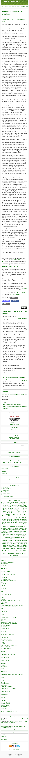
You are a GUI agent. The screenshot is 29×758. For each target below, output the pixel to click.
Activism (3, 502)
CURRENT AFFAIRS (5, 683)
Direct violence (18, 511)
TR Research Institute (5, 493)
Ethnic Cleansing (16, 514)
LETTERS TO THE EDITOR (6, 686)
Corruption (17, 508)
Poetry (3, 540)
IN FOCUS (3, 589)
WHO (19, 553)
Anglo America (14, 502)
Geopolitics (15, 519)
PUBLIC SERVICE (5, 676)
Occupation (14, 535)
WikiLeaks (23, 553)
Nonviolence (17, 534)
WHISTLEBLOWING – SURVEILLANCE (9, 645)
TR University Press (5, 494)
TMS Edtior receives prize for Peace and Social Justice (12, 479)
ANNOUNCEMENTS (5, 568)
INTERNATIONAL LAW (5, 625)
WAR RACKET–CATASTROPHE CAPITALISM (10, 600)
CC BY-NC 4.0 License (23, 309)
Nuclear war (23, 534)
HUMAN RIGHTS (4, 586)
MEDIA (2, 614)
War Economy (15, 552)
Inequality (8, 523)
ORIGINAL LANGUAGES (6, 703)
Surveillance (16, 546)
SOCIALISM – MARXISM (6, 639)
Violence (15, 550)
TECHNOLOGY (4, 588)
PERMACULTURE (5, 673)
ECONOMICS (4, 666)
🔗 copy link (5, 303)
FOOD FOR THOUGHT (5, 696)
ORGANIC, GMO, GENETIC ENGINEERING (10, 649)
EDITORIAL (19, 17)
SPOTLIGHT (3, 619)
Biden (20, 503)
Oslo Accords (14, 537)
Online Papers (4, 470)
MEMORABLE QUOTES (6, 594)
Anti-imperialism (24, 502)
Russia (4, 543)
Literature (5, 531)
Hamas (4, 521)
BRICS (9, 505)
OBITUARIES (3, 700)
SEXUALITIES (4, 685)
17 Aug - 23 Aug (15, 429)
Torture (21, 546)
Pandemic (14, 539)
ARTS (2, 662)
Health (8, 520)
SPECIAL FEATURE (5, 657)
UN (10, 548)
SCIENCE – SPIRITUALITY (6, 691)
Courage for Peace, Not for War (18, 729)
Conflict (4, 508)
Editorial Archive (4, 468)
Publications (3, 471)
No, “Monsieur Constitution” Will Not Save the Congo (15, 401)
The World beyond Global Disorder (12, 404)
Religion (12, 542)
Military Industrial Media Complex (17, 532)
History (20, 521)
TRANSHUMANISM (5, 660)
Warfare (21, 552)
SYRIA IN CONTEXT (5, 628)
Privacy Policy (4, 739)
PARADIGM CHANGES (5, 648)
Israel (24, 526)
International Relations (9, 526)
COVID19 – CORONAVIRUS (7, 689)
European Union (6, 516)
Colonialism (23, 506)
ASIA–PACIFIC (4, 602)
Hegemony (14, 521)
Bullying (14, 505)
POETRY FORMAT (5, 699)
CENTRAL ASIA (4, 611)
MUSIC (2, 680)
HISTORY (3, 642)
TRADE (2, 668)
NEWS (2, 597)
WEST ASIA (3, 631)
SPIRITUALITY (4, 697)
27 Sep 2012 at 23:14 (22, 380)
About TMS (23, 6)
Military (6, 532)
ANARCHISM (4, 671)
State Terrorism (22, 545)
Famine (13, 516)
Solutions (13, 545)
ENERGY (3, 603)
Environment (7, 514)
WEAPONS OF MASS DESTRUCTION (9, 580)
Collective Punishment (15, 506)
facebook (15, 300)
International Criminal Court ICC (17, 525)
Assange (17, 503)
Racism (8, 542)
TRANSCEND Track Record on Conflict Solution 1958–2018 (13, 480)
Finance (20, 516)
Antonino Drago (4, 723)
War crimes (7, 552)
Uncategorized (4, 708)
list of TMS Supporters (15, 294)
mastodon (6, 300)
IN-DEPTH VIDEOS (5, 705)
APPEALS (3, 620)
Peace (18, 539)
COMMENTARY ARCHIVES (6, 709)
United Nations (16, 548)
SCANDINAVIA (4, 626)
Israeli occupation (20, 528)
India (20, 522)
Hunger (8, 522)
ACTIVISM (3, 593)
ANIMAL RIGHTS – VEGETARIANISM (8, 688)
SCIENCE (3, 656)
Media (20, 531)
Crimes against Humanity (10, 510)
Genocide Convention (7, 519)
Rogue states (23, 542)
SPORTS (3, 693)
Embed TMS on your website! (14, 749)
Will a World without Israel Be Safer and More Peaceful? (15, 407)
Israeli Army (11, 528)
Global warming (23, 519)
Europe (23, 514)
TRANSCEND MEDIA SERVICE (13, 1)
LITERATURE (4, 679)
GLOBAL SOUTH (4, 616)
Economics (14, 513)
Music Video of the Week (6, 712)
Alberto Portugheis (5, 726)
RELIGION (3, 659)
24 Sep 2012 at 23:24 (22, 318)
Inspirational (13, 523)
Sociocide (8, 545)
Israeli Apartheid (5, 528)
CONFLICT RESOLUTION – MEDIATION (9, 574)
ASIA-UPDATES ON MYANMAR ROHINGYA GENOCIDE (12, 605)
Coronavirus (10, 508)
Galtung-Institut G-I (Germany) (7, 496)
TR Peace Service (4, 491)
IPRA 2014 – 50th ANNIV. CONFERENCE (9, 711)
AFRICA (2, 591)
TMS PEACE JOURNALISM (6, 571)
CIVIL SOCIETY (4, 682)
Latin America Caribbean (19, 529)
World (12, 555)
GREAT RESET (4, 665)
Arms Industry (10, 503)
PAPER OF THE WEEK (5, 566)
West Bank (6, 553)
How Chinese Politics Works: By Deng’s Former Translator (13, 462)
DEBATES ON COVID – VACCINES (8, 654)
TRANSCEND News (5, 563)
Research (17, 542)
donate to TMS (21, 292)
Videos (18, 6)
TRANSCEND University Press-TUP (11, 266)
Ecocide (9, 512)
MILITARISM (3, 583)
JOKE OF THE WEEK (5, 702)
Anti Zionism (4, 503)
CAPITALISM (3, 636)
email (13, 297)
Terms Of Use (4, 736)
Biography (5, 505)
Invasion (17, 526)
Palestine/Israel (6, 539)
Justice (11, 529)
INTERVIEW (3, 663)
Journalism (5, 529)
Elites (24, 512)
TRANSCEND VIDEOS (5, 565)
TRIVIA (2, 677)
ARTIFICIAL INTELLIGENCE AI (7, 634)
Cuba (20, 509)
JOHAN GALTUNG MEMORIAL (7, 562)
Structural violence (7, 546)
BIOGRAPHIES (4, 570)
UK (3, 548)
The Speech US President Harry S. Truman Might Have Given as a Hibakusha (14, 722)
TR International (4, 487)
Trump (25, 546)
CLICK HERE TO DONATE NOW (14, 415)
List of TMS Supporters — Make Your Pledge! (14, 423)
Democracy (10, 511)
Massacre (15, 531)
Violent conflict (22, 550)
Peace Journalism (12, 6)
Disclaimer (3, 737)
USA (23, 548)
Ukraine (6, 548)
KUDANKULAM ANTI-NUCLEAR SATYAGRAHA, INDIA (12, 674)
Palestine (20, 537)
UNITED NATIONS (5, 629)
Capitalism (19, 505)
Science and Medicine (17, 543)
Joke (26, 528)
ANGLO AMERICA (4, 596)
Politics (7, 540)
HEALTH (3, 643)
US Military (9, 550)
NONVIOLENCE (4, 577)
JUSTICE (3, 599)
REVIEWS (3, 651)
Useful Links (3, 734)
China (24, 505)
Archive (6, 6)
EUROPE (3, 613)
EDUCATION (3, 609)
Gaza (17, 517)
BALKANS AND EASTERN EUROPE (8, 606)
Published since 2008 (14, 755)
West (25, 552)
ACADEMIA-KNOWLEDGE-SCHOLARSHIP (10, 633)
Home (2, 6)
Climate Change (6, 506)
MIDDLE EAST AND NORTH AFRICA (8, 622)
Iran (21, 526)
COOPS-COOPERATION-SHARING (8, 576)
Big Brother (25, 503)
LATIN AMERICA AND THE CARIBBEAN (9, 617)
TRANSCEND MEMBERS (6, 579)
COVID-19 (24, 508)
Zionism (16, 555)
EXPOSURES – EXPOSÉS (6, 640)
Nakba (7, 534)
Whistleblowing (14, 553)
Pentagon (23, 539)
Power (12, 540)
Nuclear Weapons (7, 535)
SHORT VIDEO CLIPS (5, 706)
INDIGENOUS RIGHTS (5, 646)
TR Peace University (5, 490)
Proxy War (20, 540)
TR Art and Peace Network (6, 488)
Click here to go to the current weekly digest (13, 394)
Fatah (16, 516)
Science (8, 543)
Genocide (22, 517)
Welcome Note (4, 473)
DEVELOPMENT (4, 669)
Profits (16, 540)
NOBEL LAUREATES (5, 573)
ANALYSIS (3, 585)
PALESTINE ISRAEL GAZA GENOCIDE (9, 623)
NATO (11, 534)
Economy (20, 512)
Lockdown (10, 531)
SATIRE (2, 653)
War (2, 552)
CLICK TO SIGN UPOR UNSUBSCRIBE (14, 438)
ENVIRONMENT (4, 637)
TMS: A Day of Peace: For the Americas (14, 289)
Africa (8, 502)
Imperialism (14, 522)
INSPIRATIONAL (4, 694)
